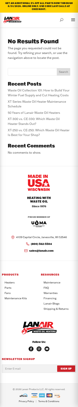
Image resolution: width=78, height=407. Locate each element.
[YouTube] (46, 348)
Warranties (51, 293)
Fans (8, 293)
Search (63, 72)
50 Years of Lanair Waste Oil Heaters (34, 113)
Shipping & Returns (56, 309)
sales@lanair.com (41, 250)
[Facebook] (31, 348)
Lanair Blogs (51, 303)
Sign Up (66, 368)
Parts (8, 287)
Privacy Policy (26, 401)
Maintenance (52, 282)
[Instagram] (39, 348)
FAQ (46, 287)
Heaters (10, 282)
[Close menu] (69, 19)
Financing (50, 298)
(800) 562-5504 (41, 244)
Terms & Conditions (48, 401)
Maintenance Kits (16, 298)
